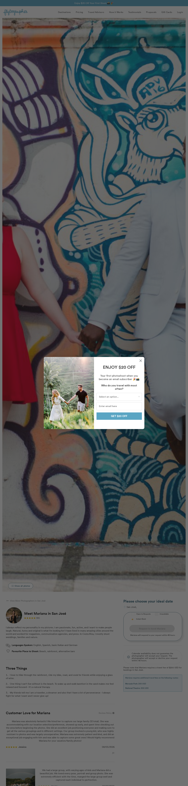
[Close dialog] (140, 360)
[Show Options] (139, 397)
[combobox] (118, 397)
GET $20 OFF (119, 416)
